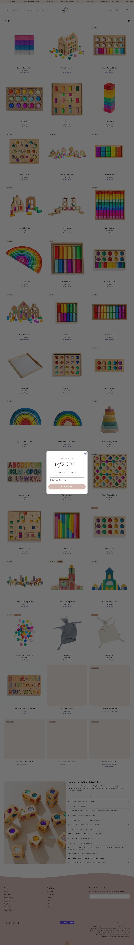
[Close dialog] (86, 453)
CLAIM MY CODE (67, 487)
